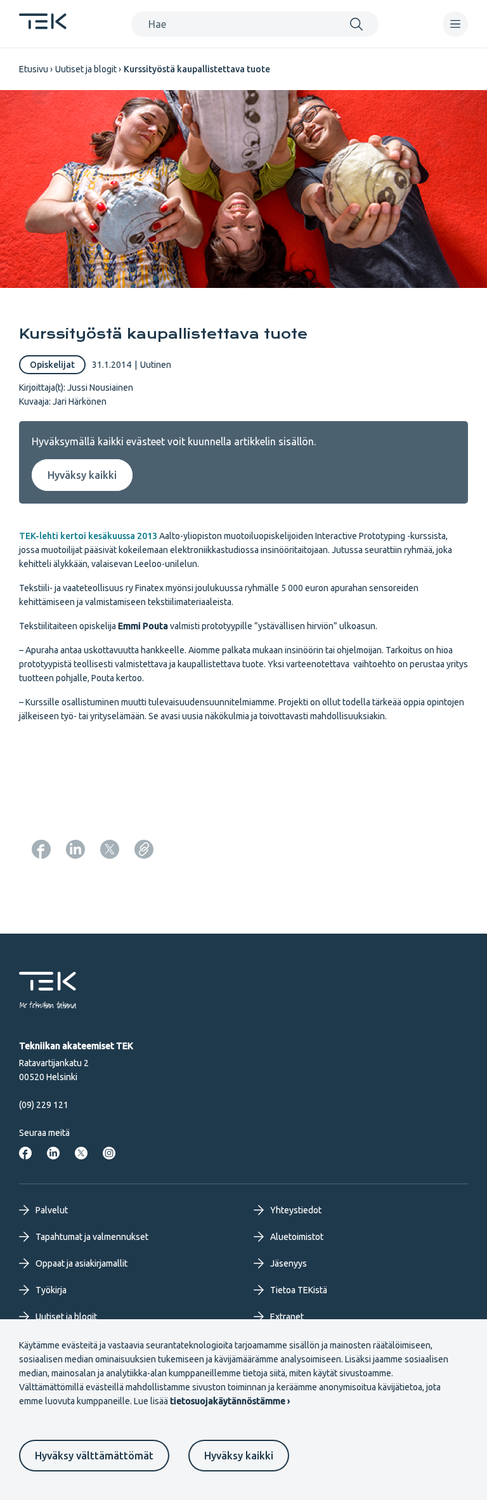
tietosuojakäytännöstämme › (230, 1401)
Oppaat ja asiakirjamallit (81, 1263)
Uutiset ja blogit (86, 69)
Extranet (287, 1317)
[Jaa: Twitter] (109, 849)
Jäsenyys (288, 1263)
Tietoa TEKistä (298, 1290)
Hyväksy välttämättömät (94, 1455)
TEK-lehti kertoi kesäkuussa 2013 (88, 536)
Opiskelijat (52, 365)
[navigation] (455, 24)
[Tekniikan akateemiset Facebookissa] (25, 1153)
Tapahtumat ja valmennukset (92, 1237)
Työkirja (51, 1290)
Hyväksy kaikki (238, 1455)
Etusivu (33, 69)
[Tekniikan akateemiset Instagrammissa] (109, 1153)
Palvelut (52, 1210)
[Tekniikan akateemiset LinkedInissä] (53, 1153)
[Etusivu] (43, 25)
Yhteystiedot (295, 1210)
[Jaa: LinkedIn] (75, 849)
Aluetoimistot (296, 1237)
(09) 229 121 (43, 1105)
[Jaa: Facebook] (41, 849)
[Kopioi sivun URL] (143, 849)
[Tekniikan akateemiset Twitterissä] (81, 1153)
